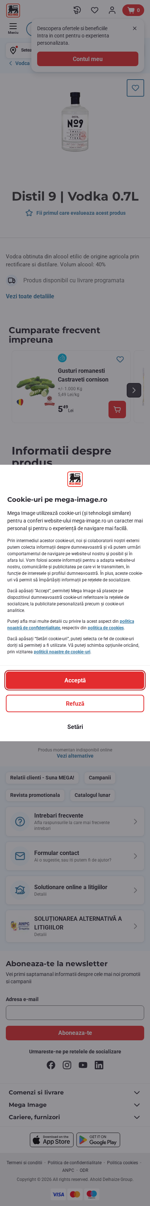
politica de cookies (106, 627)
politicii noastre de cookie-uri (62, 651)
